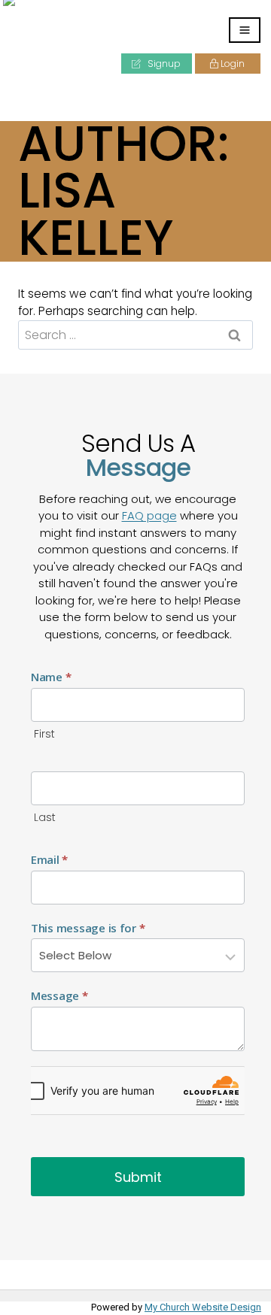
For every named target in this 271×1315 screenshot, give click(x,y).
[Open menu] (244, 30)
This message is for (88, 927)
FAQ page (149, 515)
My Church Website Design (203, 1307)
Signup (163, 63)
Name (51, 676)
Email (49, 859)
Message (59, 995)
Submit (138, 1177)
